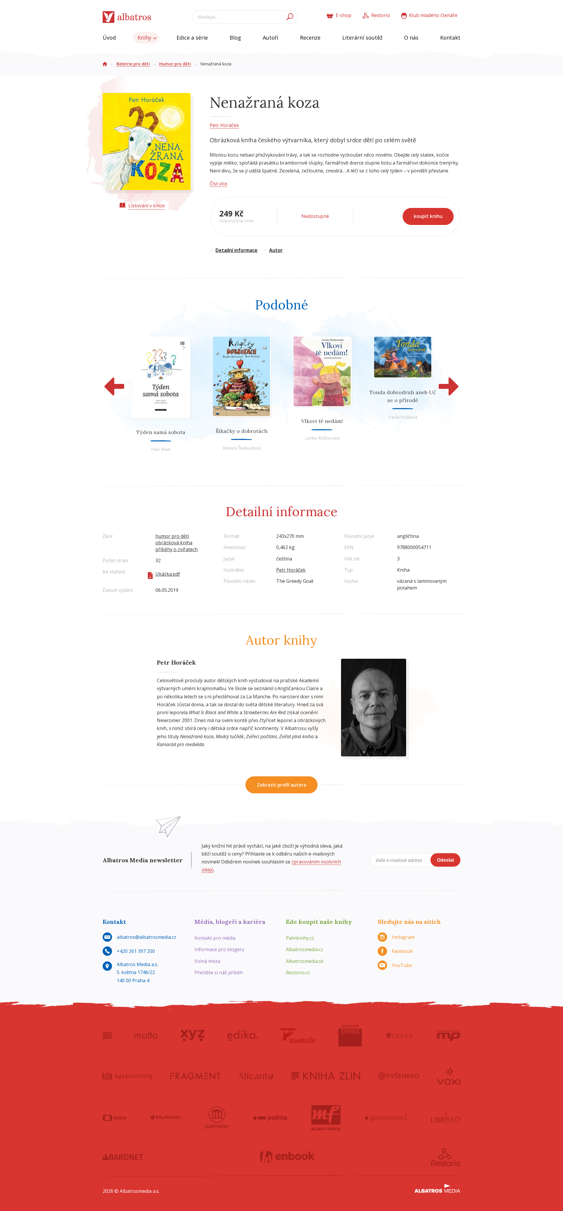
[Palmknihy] (166, 1117)
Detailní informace (236, 250)
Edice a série (192, 37)
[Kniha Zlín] (326, 1075)
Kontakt (450, 37)
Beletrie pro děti (133, 64)
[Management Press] (448, 1036)
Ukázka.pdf (167, 574)
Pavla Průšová (403, 417)
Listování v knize (146, 205)
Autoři (270, 37)
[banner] (127, 17)
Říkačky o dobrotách (241, 431)
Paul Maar (161, 449)
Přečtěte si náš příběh (218, 972)
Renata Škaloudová (242, 448)
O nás (411, 37)
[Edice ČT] (114, 1117)
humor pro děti (172, 536)
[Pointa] (270, 1117)
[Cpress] (399, 1036)
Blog (235, 37)
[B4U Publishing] (127, 1075)
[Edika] (242, 1036)
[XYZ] (192, 1036)
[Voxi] (448, 1075)
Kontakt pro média (214, 938)
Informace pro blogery (219, 949)
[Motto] (146, 1036)
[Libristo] (445, 1117)
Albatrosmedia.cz (304, 949)
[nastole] (298, 1036)
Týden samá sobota (160, 432)
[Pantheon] (217, 1117)
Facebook (402, 951)
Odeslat (445, 860)
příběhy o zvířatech (176, 549)
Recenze (310, 37)
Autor (276, 250)
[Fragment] (195, 1075)
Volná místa (207, 961)
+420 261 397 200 (136, 951)
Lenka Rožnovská (322, 438)
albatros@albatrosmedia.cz (146, 937)
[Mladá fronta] (326, 1117)
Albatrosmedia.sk (305, 961)
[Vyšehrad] (398, 1075)
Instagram (403, 937)
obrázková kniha (173, 542)
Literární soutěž (362, 37)
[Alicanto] (255, 1075)
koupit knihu (428, 216)
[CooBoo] (107, 1036)
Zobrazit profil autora (281, 785)
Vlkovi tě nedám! (322, 421)
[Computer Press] (350, 1036)
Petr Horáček (224, 125)
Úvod (109, 37)
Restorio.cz (298, 972)
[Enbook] (287, 1157)
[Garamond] (386, 1117)
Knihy (145, 37)
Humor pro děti (175, 64)
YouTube (402, 965)
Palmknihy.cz (300, 938)
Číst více (218, 183)
